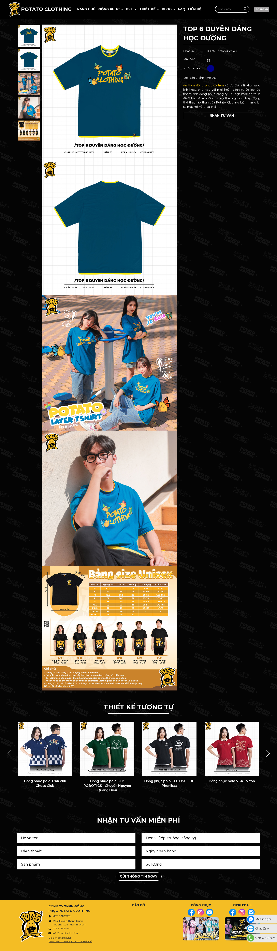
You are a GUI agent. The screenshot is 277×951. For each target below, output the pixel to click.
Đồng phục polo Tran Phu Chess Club (45, 783)
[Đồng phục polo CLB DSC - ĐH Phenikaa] (169, 749)
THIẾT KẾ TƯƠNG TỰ (139, 707)
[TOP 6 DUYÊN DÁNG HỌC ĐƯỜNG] (29, 36)
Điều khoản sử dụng (60, 937)
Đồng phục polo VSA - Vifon (232, 781)
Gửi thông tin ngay (138, 876)
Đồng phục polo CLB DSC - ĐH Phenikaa (169, 783)
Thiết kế (148, 9)
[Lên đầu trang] (273, 946)
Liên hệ (194, 9)
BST (130, 9)
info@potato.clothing (65, 933)
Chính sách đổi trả (82, 941)
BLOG (167, 9)
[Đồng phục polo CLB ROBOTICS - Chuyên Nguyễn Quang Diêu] (107, 749)
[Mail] (209, 912)
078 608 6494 (61, 928)
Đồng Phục (109, 9)
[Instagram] (200, 912)
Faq (181, 9)
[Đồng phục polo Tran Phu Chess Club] (45, 749)
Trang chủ (85, 9)
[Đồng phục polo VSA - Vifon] (232, 749)
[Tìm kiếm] (245, 9)
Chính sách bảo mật (60, 941)
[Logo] (14, 9)
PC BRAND (262, 9)
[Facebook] (191, 912)
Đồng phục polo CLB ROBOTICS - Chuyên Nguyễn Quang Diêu (107, 785)
